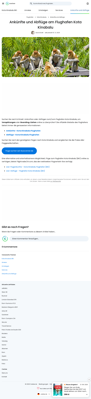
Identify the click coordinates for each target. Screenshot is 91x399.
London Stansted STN (9, 300)
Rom (3, 352)
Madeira (4, 333)
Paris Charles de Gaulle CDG (11, 330)
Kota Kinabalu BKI (9, 10)
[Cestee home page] (10, 3)
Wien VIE (4, 292)
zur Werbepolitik (55, 181)
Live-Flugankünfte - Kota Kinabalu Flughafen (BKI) (28, 167)
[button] (3, 3)
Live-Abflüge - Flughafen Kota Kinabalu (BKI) (25, 171)
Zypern (4, 356)
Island (4, 345)
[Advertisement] (45, 98)
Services (59, 10)
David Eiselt (39, 33)
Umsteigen (43, 10)
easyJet (4, 311)
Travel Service (6, 326)
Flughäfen (30, 17)
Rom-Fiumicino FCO (9, 303)
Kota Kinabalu (41, 17)
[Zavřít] (89, 379)
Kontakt (4, 377)
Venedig (4, 341)
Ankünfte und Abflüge (79, 10)
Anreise (27, 10)
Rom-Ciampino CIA (8, 318)
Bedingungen (43, 384)
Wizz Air (4, 322)
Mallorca (5, 360)
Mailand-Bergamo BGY (10, 307)
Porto (3, 364)
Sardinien (5, 315)
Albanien (5, 348)
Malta (4, 337)
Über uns (5, 373)
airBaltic (4, 288)
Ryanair (4, 296)
